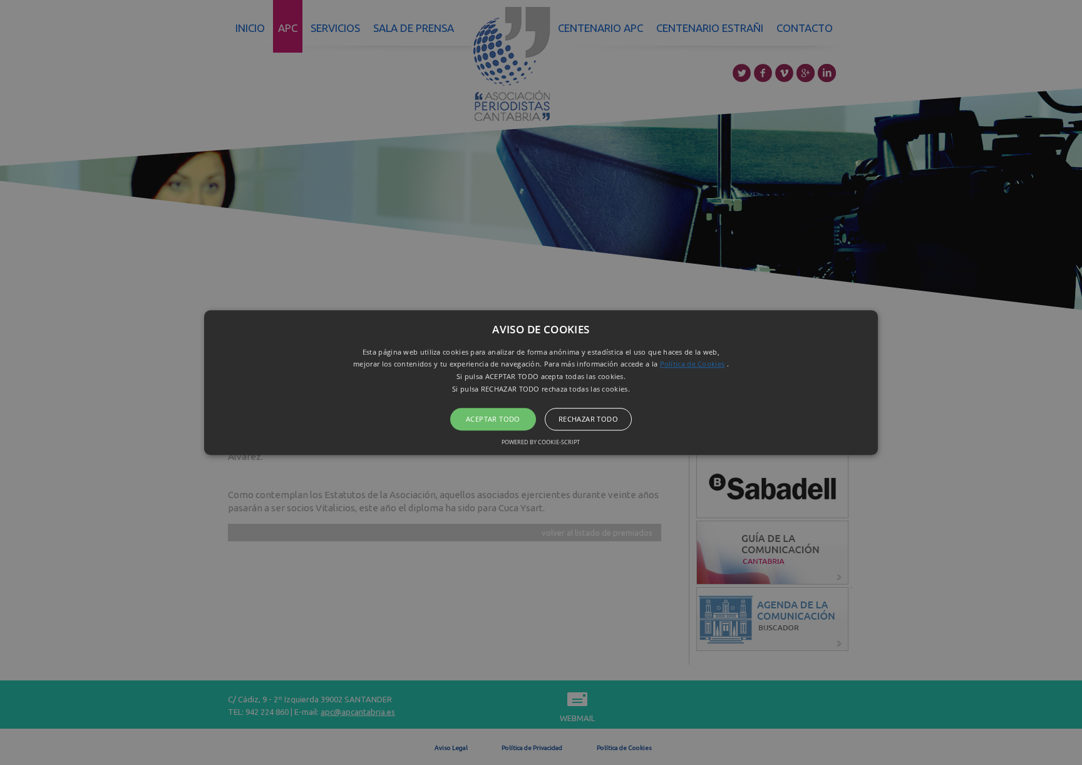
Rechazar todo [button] (588, 419)
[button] (541, 382)
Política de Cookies (692, 364)
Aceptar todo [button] (493, 419)
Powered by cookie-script (541, 442)
